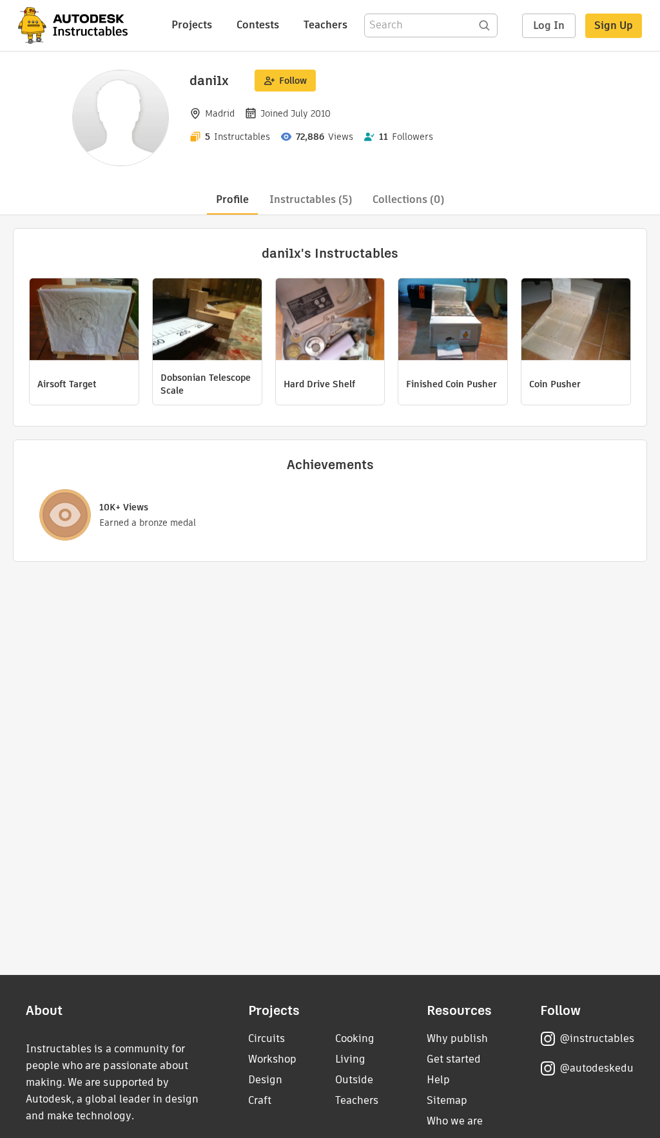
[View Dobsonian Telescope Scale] (207, 320)
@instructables (596, 1038)
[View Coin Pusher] (575, 320)
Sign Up (613, 25)
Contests (258, 24)
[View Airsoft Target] (84, 320)
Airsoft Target (67, 384)
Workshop (272, 1059)
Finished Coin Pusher (451, 384)
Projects (191, 24)
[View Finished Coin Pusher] (452, 320)
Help (438, 1079)
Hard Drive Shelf (319, 384)
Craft (259, 1100)
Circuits (266, 1038)
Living (350, 1059)
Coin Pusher (555, 384)
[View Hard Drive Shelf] (330, 320)
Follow (293, 80)
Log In (549, 25)
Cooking (354, 1038)
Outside (354, 1079)
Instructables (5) (310, 199)
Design (265, 1079)
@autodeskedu (596, 1068)
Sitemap (447, 1100)
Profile (232, 199)
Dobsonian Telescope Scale (205, 384)
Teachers (325, 24)
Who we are (455, 1121)
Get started (454, 1059)
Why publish (457, 1038)
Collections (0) (408, 199)
